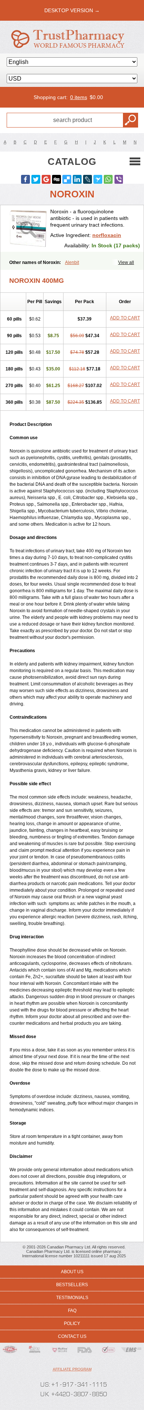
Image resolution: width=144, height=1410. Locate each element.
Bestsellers (72, 1284)
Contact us (72, 1336)
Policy (72, 1323)
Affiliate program (72, 1369)
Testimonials (72, 1297)
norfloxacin (106, 235)
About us (72, 1271)
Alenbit (72, 262)
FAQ (72, 1310)
